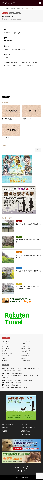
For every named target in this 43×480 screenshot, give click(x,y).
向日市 (8, 373)
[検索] (35, 3)
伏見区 (19, 370)
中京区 (23, 368)
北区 (18, 13)
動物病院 (5, 13)
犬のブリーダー (26, 341)
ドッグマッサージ (7, 346)
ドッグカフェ (5, 348)
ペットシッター (6, 355)
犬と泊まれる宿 (26, 351)
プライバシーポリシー (28, 427)
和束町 (20, 380)
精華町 (25, 380)
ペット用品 (5, 344)
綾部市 (19, 385)
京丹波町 (18, 382)
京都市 (12, 13)
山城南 (4, 380)
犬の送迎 (4, 358)
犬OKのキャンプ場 (7, 353)
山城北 (4, 375)
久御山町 (31, 375)
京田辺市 (24, 375)
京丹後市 (13, 387)
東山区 (28, 368)
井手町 (37, 375)
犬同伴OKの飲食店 (27, 348)
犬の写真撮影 (25, 355)
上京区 (13, 368)
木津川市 (9, 380)
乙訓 (3, 373)
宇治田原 (6, 378)
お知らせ (5, 427)
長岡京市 (19, 373)
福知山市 (8, 385)
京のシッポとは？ (7, 424)
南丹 (3, 382)
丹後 (3, 387)
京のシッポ (21, 467)
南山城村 (31, 380)
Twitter (18, 471)
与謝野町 (24, 387)
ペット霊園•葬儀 (26, 360)
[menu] (40, 3)
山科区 (33, 368)
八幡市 (19, 375)
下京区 (38, 368)
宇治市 (9, 375)
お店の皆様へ (25, 434)
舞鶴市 (14, 385)
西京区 (14, 370)
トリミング (25, 344)
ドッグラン (5, 351)
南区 (5, 370)
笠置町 (15, 380)
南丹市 (13, 382)
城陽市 (14, 375)
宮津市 (8, 387)
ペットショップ (6, 341)
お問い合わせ (25, 424)
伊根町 (19, 387)
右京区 (9, 370)
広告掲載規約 (25, 431)
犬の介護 (4, 360)
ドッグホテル (25, 346)
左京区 (18, 368)
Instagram (25, 471)
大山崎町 (13, 373)
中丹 (3, 385)
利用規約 (5, 431)
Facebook (21, 471)
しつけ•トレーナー (27, 353)
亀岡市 (8, 382)
